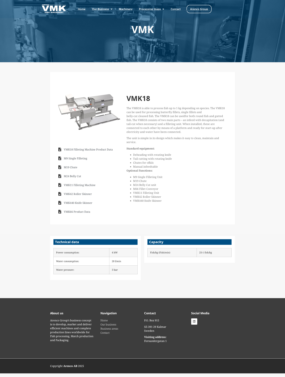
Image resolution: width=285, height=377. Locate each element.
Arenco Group (199, 9)
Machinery (125, 9)
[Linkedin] (194, 321)
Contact (176, 9)
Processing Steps (150, 9)
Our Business (100, 9)
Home (81, 9)
